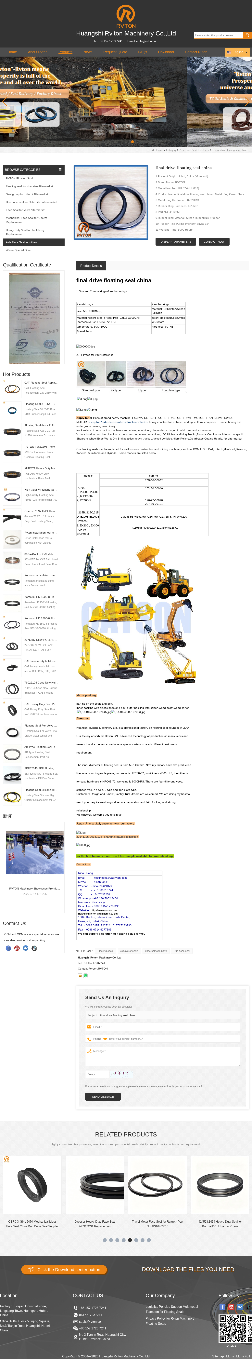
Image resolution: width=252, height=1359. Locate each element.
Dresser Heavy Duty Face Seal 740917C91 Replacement (32, 1224)
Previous (4, 310)
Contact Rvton (196, 52)
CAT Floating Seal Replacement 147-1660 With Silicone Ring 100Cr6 (41, 382)
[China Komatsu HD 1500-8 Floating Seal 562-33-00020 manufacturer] (12, 624)
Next (63, 310)
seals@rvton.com (91, 1321)
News (87, 52)
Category (171, 150)
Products (65, 52)
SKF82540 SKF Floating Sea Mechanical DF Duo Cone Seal (41, 768)
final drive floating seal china (117, 1015)
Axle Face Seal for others (194, 150)
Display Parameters (176, 241)
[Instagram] (26, 948)
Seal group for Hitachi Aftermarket (27, 194)
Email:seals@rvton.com (142, 41)
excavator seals (129, 950)
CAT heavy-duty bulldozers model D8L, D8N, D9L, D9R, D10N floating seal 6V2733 (41, 661)
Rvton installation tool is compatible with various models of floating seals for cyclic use (41, 532)
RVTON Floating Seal (19, 178)
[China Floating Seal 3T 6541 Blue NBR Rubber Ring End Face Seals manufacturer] (12, 410)
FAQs (142, 52)
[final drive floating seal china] (111, 202)
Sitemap (218, 1356)
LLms (230, 1356)
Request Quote (115, 52)
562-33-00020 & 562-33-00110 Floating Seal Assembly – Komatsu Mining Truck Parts (33, 888)
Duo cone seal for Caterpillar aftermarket (31, 202)
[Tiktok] (34, 948)
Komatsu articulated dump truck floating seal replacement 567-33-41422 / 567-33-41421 (41, 575)
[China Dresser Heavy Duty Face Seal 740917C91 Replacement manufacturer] (32, 1185)
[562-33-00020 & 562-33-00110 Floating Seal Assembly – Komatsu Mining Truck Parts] (33, 852)
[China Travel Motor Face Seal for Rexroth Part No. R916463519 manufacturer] (95, 1185)
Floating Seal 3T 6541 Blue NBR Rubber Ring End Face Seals (41, 403)
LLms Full (243, 1356)
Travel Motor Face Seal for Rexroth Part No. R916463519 (94, 1224)
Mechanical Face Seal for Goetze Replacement (26, 220)
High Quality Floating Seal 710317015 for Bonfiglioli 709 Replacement (41, 489)
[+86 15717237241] (85, 975)
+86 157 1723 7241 (92, 1308)
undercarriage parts (156, 950)
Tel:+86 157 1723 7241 (108, 41)
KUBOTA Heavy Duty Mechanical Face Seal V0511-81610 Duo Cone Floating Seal (41, 468)
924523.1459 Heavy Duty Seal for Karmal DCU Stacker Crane (157, 1224)
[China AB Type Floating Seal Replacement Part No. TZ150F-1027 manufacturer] (12, 753)
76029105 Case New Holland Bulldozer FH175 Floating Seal (41, 682)
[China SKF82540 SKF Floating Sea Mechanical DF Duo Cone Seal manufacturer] (12, 774)
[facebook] (8, 948)
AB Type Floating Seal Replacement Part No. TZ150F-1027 (41, 746)
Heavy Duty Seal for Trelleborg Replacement (25, 232)
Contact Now (214, 241)
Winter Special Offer (18, 250)
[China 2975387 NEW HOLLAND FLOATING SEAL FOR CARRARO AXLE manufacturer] (12, 646)
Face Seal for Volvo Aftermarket (25, 209)
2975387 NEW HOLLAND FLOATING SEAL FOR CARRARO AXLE (41, 639)
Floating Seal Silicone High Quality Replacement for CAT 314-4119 (41, 789)
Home (12, 52)
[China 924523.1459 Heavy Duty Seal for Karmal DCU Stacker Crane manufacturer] (157, 1185)
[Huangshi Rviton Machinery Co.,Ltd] (126, 16)
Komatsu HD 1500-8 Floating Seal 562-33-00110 (41, 596)
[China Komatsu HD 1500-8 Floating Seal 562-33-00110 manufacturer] (12, 603)
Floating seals (106, 950)
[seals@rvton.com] (80, 975)
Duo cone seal (182, 950)
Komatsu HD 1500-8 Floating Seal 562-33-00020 (41, 618)
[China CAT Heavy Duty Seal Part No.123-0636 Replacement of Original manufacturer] (12, 710)
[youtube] (17, 948)
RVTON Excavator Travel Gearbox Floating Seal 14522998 (41, 446)
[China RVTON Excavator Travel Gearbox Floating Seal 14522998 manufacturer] (12, 453)
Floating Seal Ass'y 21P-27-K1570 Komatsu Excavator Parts (41, 425)
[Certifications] (33, 306)
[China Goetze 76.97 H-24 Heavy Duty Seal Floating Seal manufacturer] (12, 517)
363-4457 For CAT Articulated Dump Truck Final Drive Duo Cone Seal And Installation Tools (41, 553)
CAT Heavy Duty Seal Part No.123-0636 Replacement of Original (41, 703)
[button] (119, 141)
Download (166, 52)
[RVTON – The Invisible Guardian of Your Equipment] (126, 101)
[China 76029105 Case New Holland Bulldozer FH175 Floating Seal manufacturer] (12, 688)
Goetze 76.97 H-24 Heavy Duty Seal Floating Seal (41, 511)
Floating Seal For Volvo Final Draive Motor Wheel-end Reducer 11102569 (41, 725)
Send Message (103, 1096)
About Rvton (37, 52)
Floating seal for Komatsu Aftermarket (29, 186)
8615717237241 (90, 1315)
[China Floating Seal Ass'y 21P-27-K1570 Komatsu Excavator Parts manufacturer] (12, 431)
